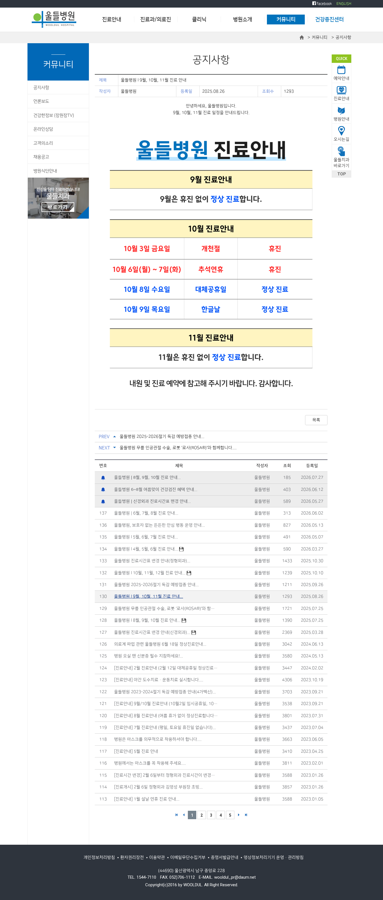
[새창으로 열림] (58, 198)
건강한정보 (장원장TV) (53, 115)
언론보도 (41, 101)
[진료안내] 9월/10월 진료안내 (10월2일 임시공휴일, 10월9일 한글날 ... (166, 703)
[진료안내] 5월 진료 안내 (136, 751)
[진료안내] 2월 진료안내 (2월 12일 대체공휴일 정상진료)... (166, 668)
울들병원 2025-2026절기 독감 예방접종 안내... (162, 436)
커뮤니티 (286, 19)
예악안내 (341, 78)
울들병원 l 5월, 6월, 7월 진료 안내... (146, 537)
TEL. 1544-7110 (142, 877)
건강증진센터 (329, 19)
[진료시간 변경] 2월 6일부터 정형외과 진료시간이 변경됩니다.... (166, 775)
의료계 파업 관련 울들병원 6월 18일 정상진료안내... (160, 644)
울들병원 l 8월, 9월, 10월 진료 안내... (148, 620)
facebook (324, 4)
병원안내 (341, 119)
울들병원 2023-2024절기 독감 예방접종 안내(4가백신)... (165, 692)
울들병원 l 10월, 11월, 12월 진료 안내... (150, 573)
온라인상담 (43, 129)
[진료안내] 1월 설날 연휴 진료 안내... (146, 799)
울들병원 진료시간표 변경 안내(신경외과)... (153, 632)
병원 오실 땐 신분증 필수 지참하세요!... (148, 656)
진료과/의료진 (155, 19)
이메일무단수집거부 (188, 857)
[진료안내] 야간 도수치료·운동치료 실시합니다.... (158, 679)
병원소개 (242, 19)
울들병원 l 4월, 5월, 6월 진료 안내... (146, 549)
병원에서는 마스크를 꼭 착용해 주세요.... (150, 763)
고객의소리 (43, 143)
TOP (341, 174)
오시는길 (341, 139)
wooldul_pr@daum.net (235, 877)
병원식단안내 (45, 171)
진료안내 (111, 19)
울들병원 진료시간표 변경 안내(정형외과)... (152, 560)
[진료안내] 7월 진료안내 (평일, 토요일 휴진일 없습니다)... (165, 727)
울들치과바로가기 (341, 162)
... (147, 477)
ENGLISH (343, 4)
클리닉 (199, 19)
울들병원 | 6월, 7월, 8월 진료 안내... (146, 513)
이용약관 (157, 857)
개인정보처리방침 (99, 857)
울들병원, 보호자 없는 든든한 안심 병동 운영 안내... (159, 525)
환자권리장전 (132, 857)
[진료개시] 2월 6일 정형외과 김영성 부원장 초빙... (158, 787)
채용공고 (41, 157)
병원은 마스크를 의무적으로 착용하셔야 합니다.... (158, 739)
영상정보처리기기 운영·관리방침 (274, 857)
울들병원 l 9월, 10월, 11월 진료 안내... (148, 596)
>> (246, 815)
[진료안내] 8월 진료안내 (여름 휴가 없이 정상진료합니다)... (166, 715)
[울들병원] (53, 19)
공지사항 (41, 87)
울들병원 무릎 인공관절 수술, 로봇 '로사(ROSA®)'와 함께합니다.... (178, 447)
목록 (316, 420)
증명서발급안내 (224, 857)
